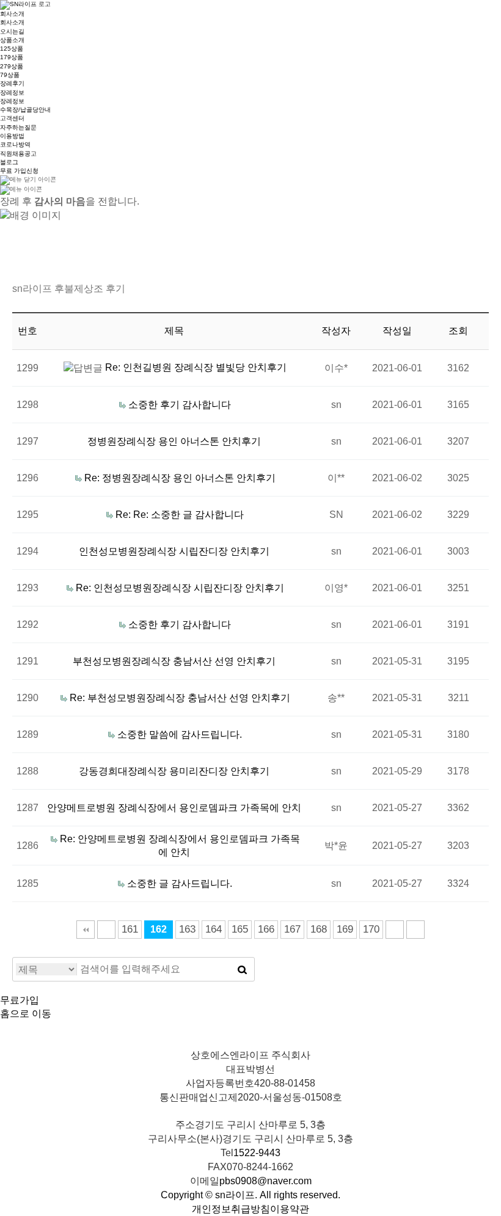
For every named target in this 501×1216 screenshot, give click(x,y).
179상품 (11, 57)
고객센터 (12, 118)
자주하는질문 (18, 127)
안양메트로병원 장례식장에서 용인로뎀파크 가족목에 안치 (174, 808)
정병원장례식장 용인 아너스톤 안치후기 (174, 441)
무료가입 (19, 1000)
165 (240, 929)
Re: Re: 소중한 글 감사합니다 (179, 514)
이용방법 (12, 136)
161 (130, 929)
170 (371, 929)
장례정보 (12, 92)
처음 (85, 929)
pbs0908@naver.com (265, 1181)
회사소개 (12, 13)
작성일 (397, 331)
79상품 (10, 74)
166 (266, 929)
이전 (106, 929)
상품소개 (12, 40)
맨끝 (415, 929)
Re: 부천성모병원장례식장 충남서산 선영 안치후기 (180, 698)
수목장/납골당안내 (25, 109)
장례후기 (12, 83)
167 (292, 929)
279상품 (11, 66)
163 (187, 929)
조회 (458, 331)
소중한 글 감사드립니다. (179, 883)
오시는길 (12, 31)
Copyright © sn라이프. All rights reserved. (250, 1195)
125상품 (11, 48)
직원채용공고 (18, 153)
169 (345, 929)
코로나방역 (15, 144)
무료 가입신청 (19, 170)
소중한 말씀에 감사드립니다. (179, 734)
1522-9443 (256, 1153)
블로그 (9, 162)
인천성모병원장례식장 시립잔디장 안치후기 (174, 551)
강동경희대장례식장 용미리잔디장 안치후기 (174, 771)
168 (318, 929)
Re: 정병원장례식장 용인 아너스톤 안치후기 (180, 478)
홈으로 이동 (25, 1013)
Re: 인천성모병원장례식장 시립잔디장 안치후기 (180, 588)
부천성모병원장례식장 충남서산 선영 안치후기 (174, 661)
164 (213, 929)
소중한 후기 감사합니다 (179, 404)
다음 (395, 929)
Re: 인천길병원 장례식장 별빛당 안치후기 (196, 367)
